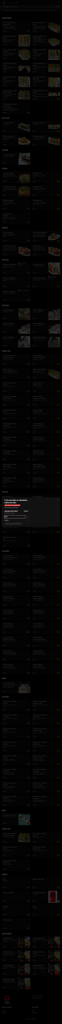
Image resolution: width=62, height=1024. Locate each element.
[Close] (58, 499)
